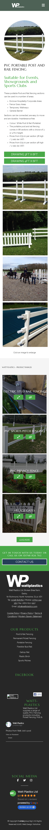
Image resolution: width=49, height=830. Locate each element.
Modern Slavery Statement (30, 616)
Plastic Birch (24, 656)
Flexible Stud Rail (24, 647)
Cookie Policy (13, 613)
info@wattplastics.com (27, 606)
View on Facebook (12, 734)
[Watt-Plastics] (12, 696)
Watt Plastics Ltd (28, 791)
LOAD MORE (24, 540)
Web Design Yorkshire (31, 824)
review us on (25, 807)
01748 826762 (17, 600)
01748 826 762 (32, 555)
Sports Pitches (24, 661)
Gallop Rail (24, 652)
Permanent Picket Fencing (24, 638)
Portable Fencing (24, 642)
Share (10, 738)
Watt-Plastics (18, 723)
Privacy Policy (27, 613)
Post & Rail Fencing (24, 634)
